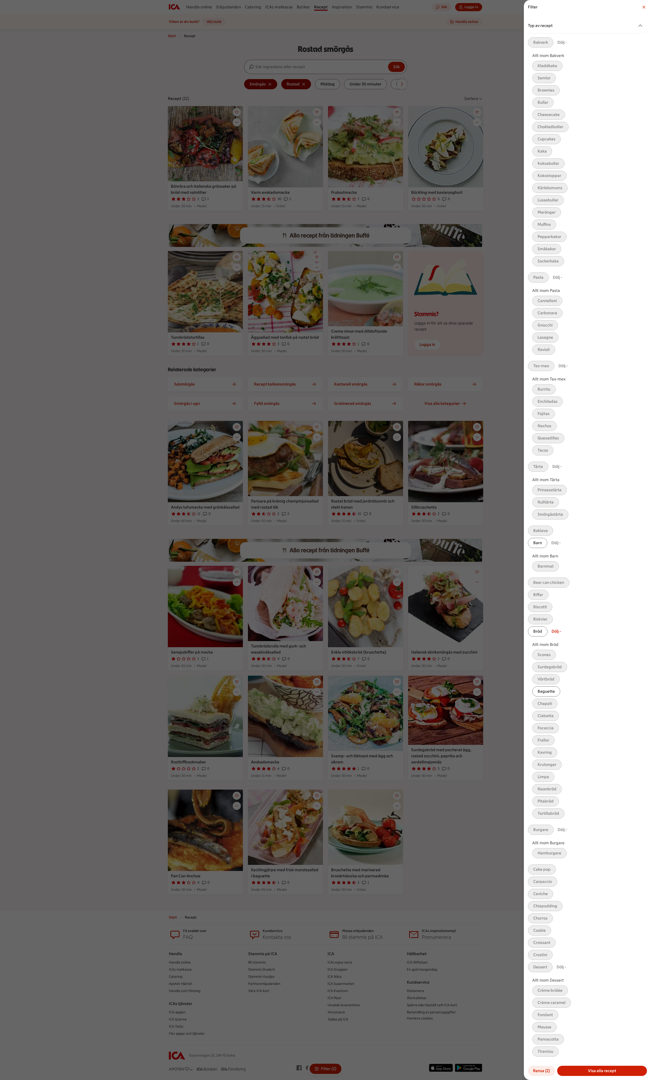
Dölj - (562, 42)
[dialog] (587, 540)
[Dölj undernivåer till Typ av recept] (641, 25)
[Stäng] (644, 7)
